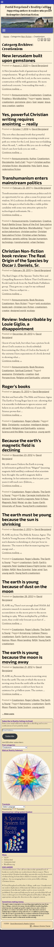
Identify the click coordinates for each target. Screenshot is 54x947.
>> (49, 40)
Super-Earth (39, 502)
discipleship (25, 165)
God (34, 102)
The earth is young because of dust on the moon (24, 586)
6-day (22, 495)
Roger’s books (16, 386)
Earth (13, 498)
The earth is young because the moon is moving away (22, 657)
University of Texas (11, 505)
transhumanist (21, 242)
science (41, 428)
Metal (21, 502)
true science (30, 431)
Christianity (18, 374)
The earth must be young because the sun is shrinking (26, 519)
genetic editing (20, 238)
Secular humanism (38, 238)
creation (29, 374)
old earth (6, 428)
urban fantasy (37, 242)
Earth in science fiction (33, 636)
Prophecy (7, 98)
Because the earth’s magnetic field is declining (21, 445)
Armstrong (25, 633)
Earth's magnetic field (28, 498)
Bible (4, 424)
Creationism (36, 94)
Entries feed (8, 860)
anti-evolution (43, 303)
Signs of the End (31, 224)
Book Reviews (37, 299)
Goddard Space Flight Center (32, 565)
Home (6, 36)
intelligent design (39, 424)
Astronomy (25, 703)
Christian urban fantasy (34, 235)
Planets (13, 707)
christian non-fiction (24, 306)
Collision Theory (39, 633)
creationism (8, 102)
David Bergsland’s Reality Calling (28, 7)
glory (29, 102)
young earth (44, 431)
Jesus (47, 102)
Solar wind (37, 569)
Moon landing (24, 640)
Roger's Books (32, 421)
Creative (47, 94)
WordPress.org (9, 864)
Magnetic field (9, 502)
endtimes (7, 238)
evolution (25, 424)
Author (33, 158)
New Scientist (24, 569)
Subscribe (9, 736)
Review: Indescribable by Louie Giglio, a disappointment (26, 324)
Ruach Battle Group (12, 224)
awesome (7, 374)
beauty (46, 98)
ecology (31, 310)
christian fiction (10, 165)
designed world (18, 310)
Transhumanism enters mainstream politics (25, 180)
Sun (45, 569)
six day (28, 502)
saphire (20, 105)
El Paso (44, 498)
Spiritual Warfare (18, 227)
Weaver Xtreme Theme (41, 926)
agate (39, 98)
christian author (42, 162)
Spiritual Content (23, 370)
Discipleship (8, 162)
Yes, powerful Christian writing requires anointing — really (25, 119)
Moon (13, 640)
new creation (8, 105)
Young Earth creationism (34, 505)
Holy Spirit (37, 165)
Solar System (24, 707)
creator (5, 310)
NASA (13, 569)
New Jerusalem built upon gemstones (22, 58)
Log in (6, 857)
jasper (40, 102)
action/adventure (11, 231)
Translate (20, 809)
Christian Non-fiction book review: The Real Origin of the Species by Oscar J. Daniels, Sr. (25, 258)
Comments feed (9, 862)
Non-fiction (26, 36)
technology (7, 242)
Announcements (20, 94)
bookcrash (7, 306)
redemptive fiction (11, 169)
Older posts (8, 714)
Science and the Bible (12, 431)
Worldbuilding (20, 98)
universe (45, 377)
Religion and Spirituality (28, 377)
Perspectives (8, 377)
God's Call (20, 162)
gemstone (20, 102)
